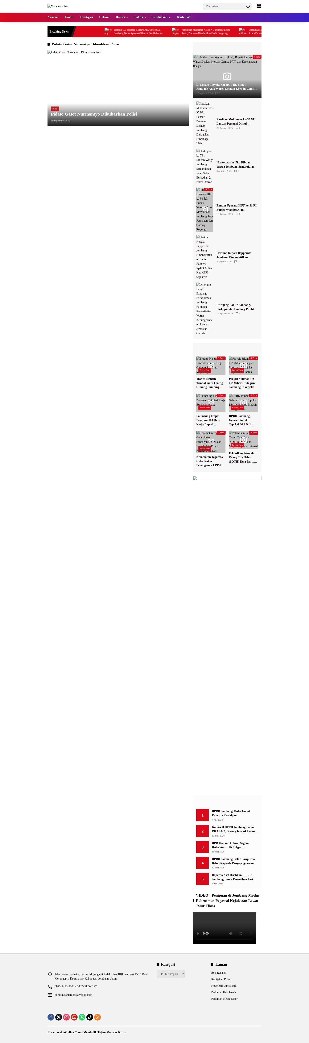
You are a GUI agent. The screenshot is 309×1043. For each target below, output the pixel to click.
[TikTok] (89, 1017)
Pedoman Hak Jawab (223, 992)
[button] (248, 6)
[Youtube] (74, 1017)
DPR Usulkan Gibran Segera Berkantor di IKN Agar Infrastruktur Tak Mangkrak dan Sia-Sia (233, 845)
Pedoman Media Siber (224, 998)
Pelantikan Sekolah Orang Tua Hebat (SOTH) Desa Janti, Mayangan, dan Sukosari (241, 458)
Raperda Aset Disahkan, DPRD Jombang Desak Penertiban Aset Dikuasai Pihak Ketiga (232, 877)
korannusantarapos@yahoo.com (73, 994)
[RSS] (97, 1017)
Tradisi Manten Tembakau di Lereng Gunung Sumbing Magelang (209, 383)
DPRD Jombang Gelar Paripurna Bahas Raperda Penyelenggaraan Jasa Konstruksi (233, 861)
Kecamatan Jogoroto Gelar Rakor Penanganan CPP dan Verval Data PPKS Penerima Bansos (210, 461)
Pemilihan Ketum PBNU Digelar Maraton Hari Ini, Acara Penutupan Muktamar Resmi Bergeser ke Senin (257, 31)
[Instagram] (66, 1017)
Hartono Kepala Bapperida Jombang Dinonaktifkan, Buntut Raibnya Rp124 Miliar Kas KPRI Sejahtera (236, 255)
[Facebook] (51, 1017)
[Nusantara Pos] (58, 6)
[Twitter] (58, 1017)
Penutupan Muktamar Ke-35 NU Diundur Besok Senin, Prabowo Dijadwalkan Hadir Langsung (189, 31)
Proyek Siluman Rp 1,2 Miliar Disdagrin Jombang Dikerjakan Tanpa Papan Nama (242, 383)
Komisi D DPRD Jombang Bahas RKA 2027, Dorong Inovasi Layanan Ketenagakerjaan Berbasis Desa (235, 829)
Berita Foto (204, 370)
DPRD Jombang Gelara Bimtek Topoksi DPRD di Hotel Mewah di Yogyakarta (240, 420)
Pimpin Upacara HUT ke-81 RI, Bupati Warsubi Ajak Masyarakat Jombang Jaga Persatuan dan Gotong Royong (237, 208)
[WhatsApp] (82, 1017)
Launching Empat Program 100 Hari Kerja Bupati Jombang (208, 420)
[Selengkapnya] (227, 48)
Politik (55, 108)
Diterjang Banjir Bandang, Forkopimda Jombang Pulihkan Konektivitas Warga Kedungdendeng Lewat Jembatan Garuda (237, 307)
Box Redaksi (218, 972)
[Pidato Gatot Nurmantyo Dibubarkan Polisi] (118, 88)
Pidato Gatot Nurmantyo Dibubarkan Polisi (94, 114)
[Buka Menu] (258, 6)
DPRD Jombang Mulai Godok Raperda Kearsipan (231, 813)
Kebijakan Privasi (221, 979)
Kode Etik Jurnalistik (223, 985)
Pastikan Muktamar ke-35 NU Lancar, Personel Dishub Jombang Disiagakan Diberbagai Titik (237, 122)
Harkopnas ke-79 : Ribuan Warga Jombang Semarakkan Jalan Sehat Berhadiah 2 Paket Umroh (236, 165)
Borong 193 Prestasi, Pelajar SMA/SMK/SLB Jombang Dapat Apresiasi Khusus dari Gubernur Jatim (121, 31)
